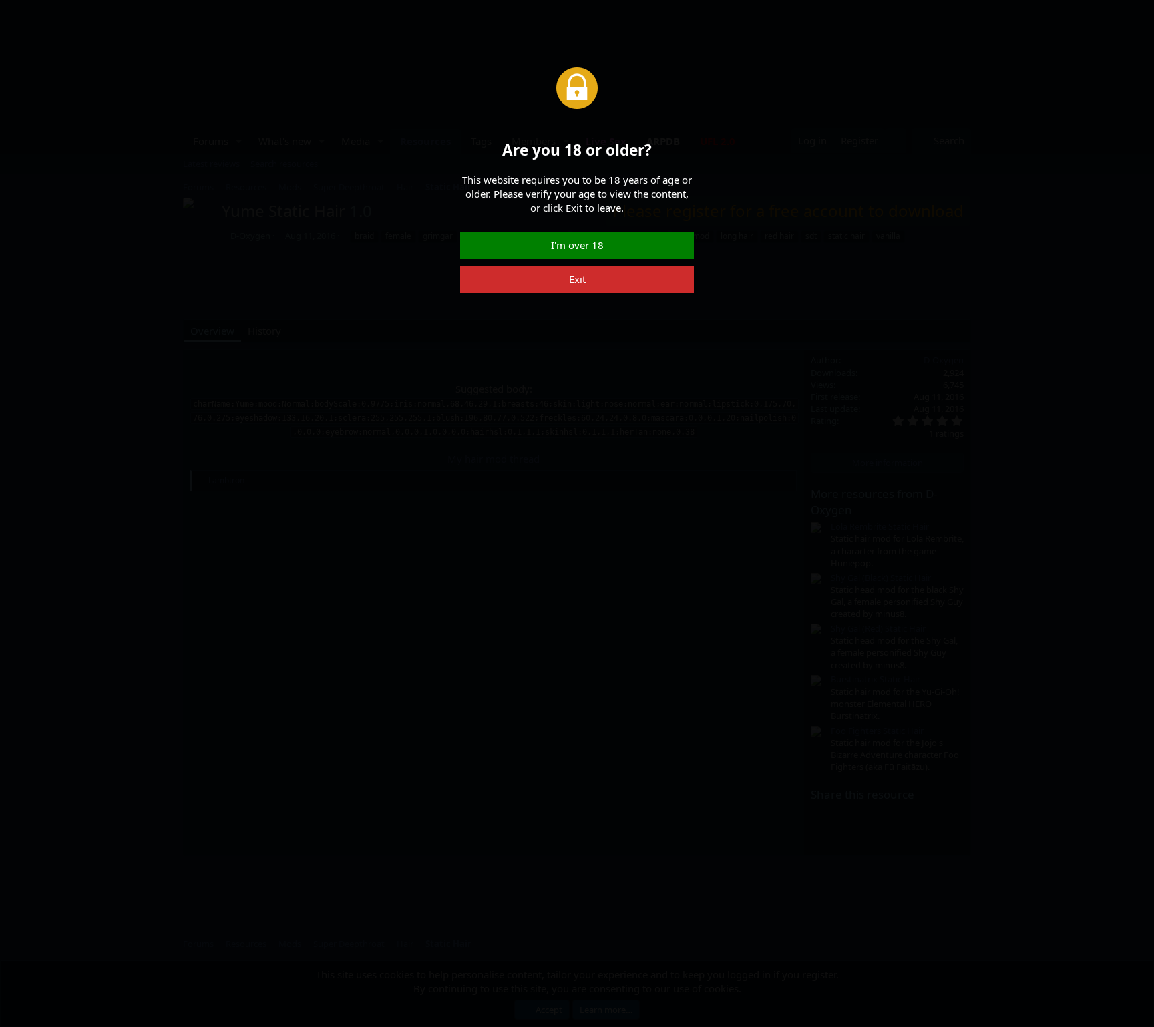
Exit (577, 279)
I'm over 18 (577, 245)
